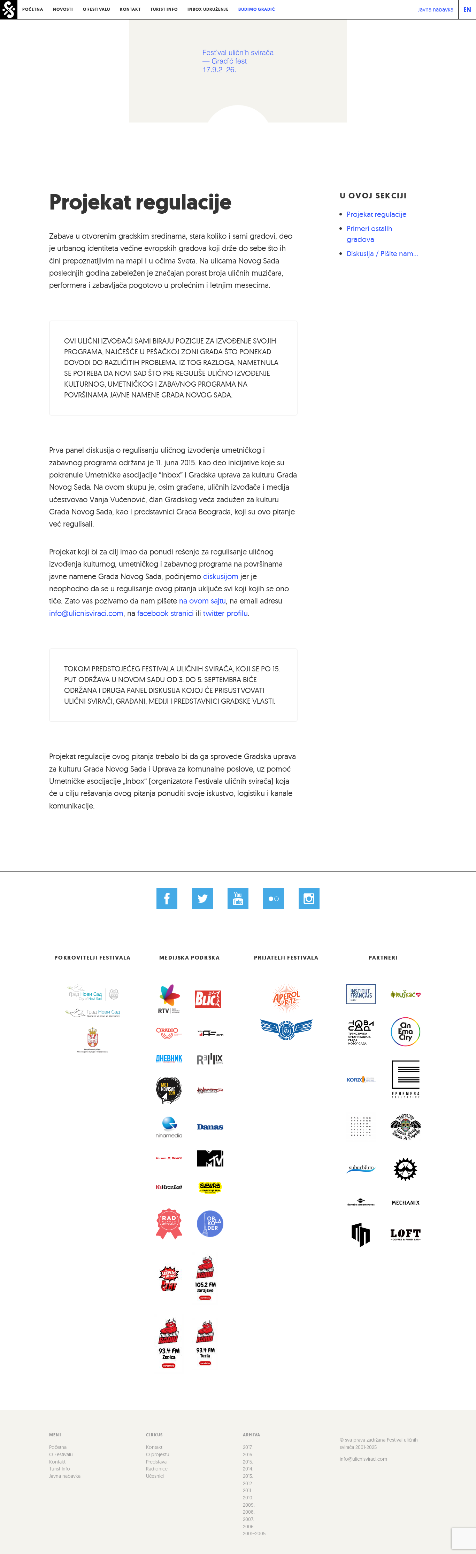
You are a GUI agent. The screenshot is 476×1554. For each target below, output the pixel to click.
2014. (248, 1469)
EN (467, 9)
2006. (249, 1526)
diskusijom (220, 576)
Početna (32, 9)
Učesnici (155, 1476)
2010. (248, 1497)
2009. (249, 1505)
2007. (248, 1519)
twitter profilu (225, 613)
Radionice (157, 1469)
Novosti (63, 9)
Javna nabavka (435, 9)
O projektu (157, 1454)
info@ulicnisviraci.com (86, 613)
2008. (249, 1512)
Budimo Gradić (256, 9)
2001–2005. (255, 1533)
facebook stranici (165, 613)
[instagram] (309, 899)
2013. (248, 1476)
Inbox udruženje (208, 9)
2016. (248, 1454)
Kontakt (130, 9)
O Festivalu (96, 9)
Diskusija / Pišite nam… (382, 253)
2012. (248, 1483)
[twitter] (203, 899)
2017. (248, 1447)
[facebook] (167, 899)
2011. (247, 1490)
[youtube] (238, 899)
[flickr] (273, 899)
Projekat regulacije (140, 202)
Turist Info (164, 9)
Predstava (156, 1462)
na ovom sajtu (202, 601)
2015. (248, 1462)
